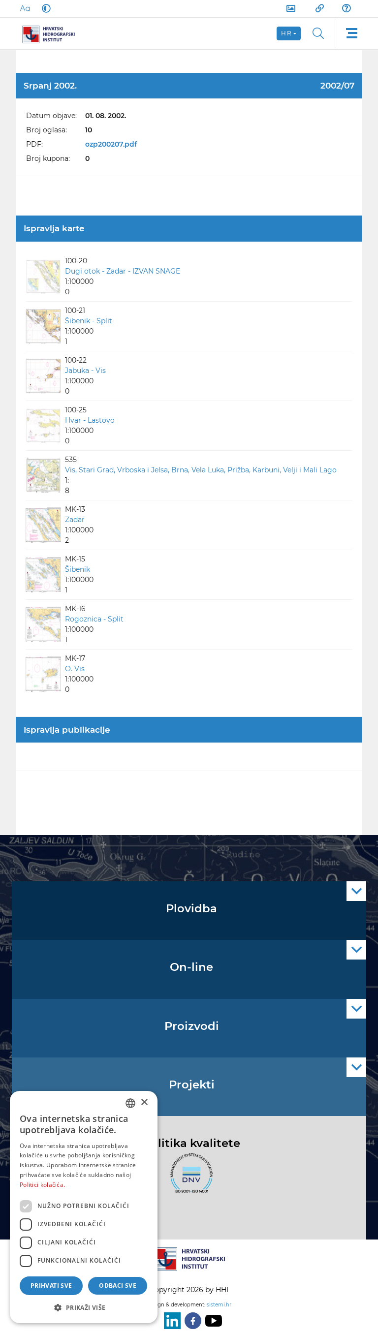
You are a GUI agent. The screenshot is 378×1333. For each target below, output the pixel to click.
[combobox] (130, 1103)
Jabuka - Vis (85, 370)
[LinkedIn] (170, 1320)
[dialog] (84, 1207)
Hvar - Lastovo (90, 420)
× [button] (144, 1102)
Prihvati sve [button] (51, 1285)
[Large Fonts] (24, 8)
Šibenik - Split (88, 320)
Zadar (75, 519)
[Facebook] (191, 1320)
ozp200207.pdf (111, 144)
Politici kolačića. (42, 1184)
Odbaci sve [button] (117, 1285)
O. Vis (75, 668)
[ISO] (189, 1179)
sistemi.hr (219, 1305)
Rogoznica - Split (94, 619)
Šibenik (77, 569)
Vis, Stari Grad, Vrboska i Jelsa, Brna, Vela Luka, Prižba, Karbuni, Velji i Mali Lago (201, 469)
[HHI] (52, 33)
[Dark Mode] (44, 8)
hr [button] (286, 33)
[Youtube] (211, 1320)
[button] (84, 1307)
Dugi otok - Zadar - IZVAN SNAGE (122, 271)
